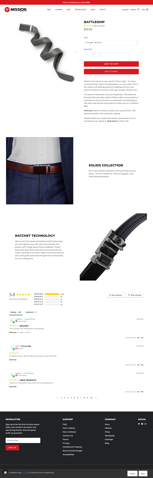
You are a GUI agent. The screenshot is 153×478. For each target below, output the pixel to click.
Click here (112, 121)
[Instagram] (145, 424)
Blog (107, 443)
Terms (65, 439)
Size (86, 38)
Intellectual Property (72, 447)
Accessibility (68, 454)
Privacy (66, 443)
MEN (49, 10)
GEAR (93, 10)
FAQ (65, 424)
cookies (25, 473)
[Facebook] (142, 424)
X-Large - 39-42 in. (94, 42)
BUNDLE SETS (80, 10)
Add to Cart (111, 64)
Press (107, 432)
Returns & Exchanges (72, 451)
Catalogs (109, 439)
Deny (143, 474)
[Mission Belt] (15, 9)
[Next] (76, 52)
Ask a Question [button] (117, 295)
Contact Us (68, 436)
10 (91, 398)
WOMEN (58, 10)
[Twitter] (139, 424)
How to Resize (69, 432)
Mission (108, 428)
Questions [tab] (30, 312)
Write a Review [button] (136, 295)
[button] (138, 338)
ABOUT (103, 10)
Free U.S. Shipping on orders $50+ (76, 2)
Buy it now (111, 71)
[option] (46, 52)
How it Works (69, 428)
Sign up (12, 448)
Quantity (88, 49)
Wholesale (110, 436)
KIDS (68, 10)
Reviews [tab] (13, 312)
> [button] (96, 398)
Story (107, 424)
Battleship (12, 332)
